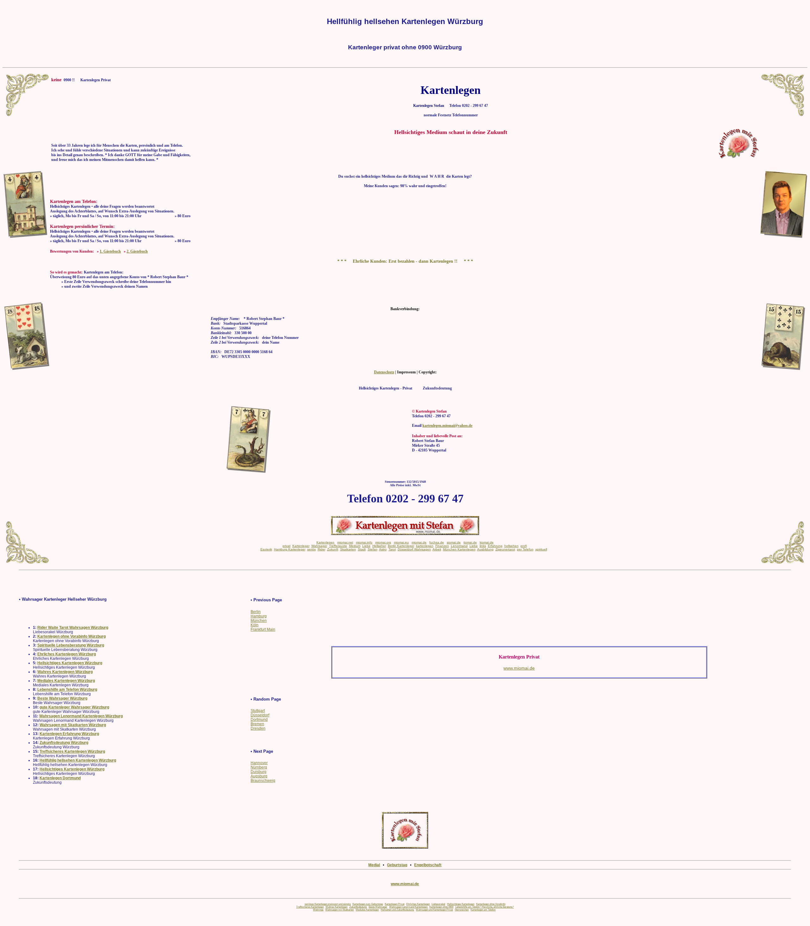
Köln (255, 625)
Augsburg (259, 776)
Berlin (256, 612)
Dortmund (259, 719)
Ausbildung (485, 549)
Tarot (392, 549)
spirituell (541, 549)
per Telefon (525, 549)
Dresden (258, 728)
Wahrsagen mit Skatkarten (339, 909)
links (483, 546)
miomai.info (364, 542)
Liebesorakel (438, 904)
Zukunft (332, 549)
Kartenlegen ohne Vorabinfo (490, 904)
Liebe (366, 546)
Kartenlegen (325, 542)
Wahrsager (319, 546)
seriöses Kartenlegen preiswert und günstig (328, 904)
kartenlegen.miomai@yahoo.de (447, 425)
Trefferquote (338, 546)
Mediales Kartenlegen (367, 909)
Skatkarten (348, 549)
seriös (311, 549)
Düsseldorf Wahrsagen (414, 549)
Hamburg (259, 616)
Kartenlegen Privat (394, 904)
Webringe (318, 909)
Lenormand (459, 546)
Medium (354, 546)
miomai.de (419, 542)
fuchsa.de (436, 542)
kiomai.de (487, 542)
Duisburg (258, 772)
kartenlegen (424, 546)
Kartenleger (300, 546)
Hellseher (379, 546)
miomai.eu (401, 542)
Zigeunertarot (505, 549)
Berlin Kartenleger (401, 546)
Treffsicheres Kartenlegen (310, 906)
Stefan (372, 549)
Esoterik (266, 549)
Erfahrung (495, 546)
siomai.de (454, 542)
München (259, 620)
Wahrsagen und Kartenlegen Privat (434, 909)
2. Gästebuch (137, 251)
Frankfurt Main (263, 629)
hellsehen (511, 546)
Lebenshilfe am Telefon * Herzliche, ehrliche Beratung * (484, 906)
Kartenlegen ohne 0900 (441, 906)
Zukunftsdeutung (358, 906)
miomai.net (345, 542)
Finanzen (442, 546)
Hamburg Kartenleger (289, 549)
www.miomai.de (405, 884)
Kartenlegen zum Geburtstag (367, 904)
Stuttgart (258, 710)
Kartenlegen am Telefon (482, 909)
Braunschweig (263, 780)
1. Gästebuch (110, 251)
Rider (321, 549)
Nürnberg (259, 767)
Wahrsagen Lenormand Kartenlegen (408, 906)
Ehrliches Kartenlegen (418, 904)
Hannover (259, 763)
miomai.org (383, 542)
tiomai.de (470, 542)
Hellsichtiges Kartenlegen (460, 904)
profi (523, 546)
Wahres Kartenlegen (336, 906)
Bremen (257, 724)
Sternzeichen (462, 909)
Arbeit (437, 549)
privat (286, 546)
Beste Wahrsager (378, 906)
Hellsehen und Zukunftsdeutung (397, 909)
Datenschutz (384, 372)
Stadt (362, 549)
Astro (383, 549)
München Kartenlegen (459, 549)
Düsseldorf (260, 715)
